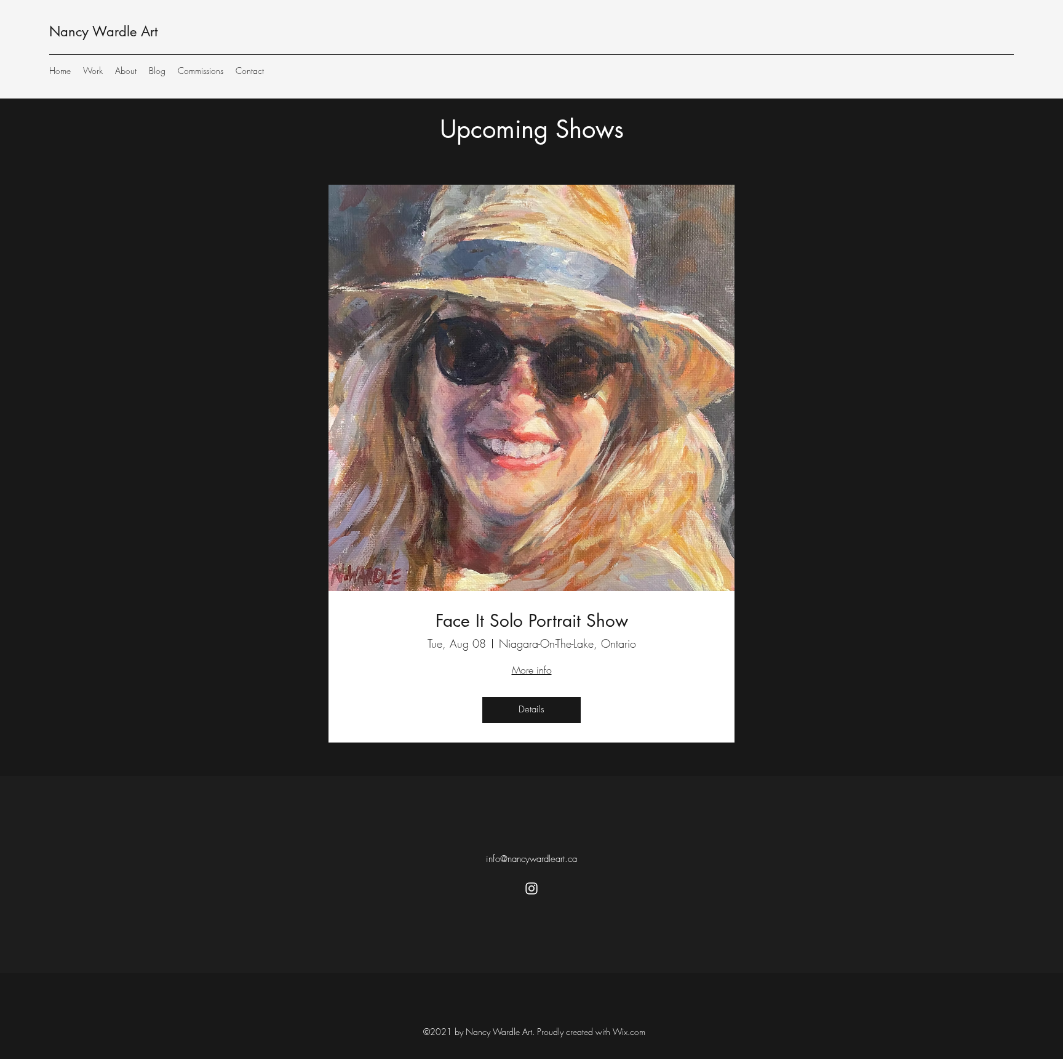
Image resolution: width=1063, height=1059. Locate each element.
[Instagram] (531, 888)
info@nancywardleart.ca (531, 859)
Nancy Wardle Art (103, 31)
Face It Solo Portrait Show (532, 621)
